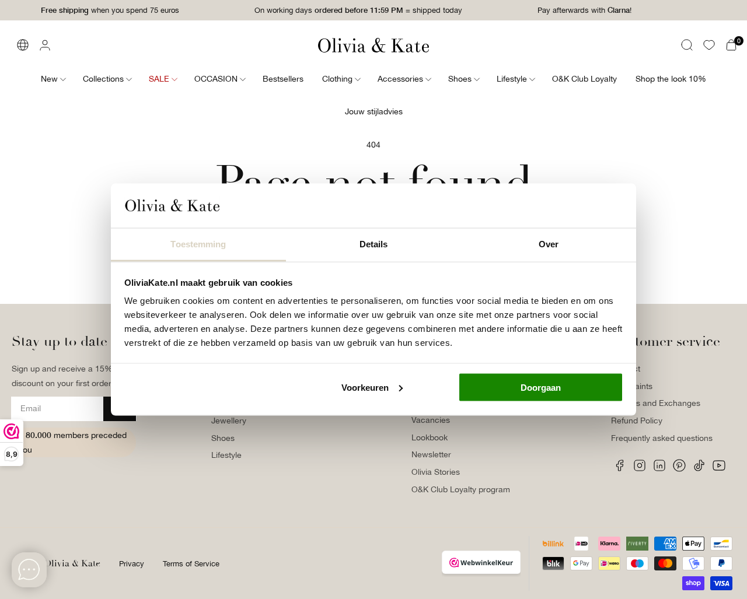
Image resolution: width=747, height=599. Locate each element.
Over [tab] (548, 244)
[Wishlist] (709, 45)
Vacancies (430, 420)
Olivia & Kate (72, 563)
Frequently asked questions (662, 438)
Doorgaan (541, 387)
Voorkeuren (365, 387)
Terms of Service (191, 563)
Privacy (131, 563)
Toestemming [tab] (198, 244)
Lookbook (429, 437)
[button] (687, 45)
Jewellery (228, 420)
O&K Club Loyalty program (460, 489)
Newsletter (431, 454)
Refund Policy (636, 420)
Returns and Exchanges (655, 403)
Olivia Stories (435, 472)
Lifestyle (226, 455)
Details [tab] (373, 244)
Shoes (223, 438)
